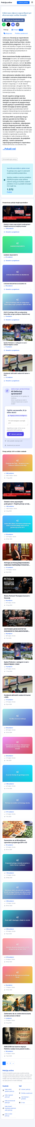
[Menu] (32, 2)
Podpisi (17, 30)
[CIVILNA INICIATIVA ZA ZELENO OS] (17, 278)
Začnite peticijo (23, 2)
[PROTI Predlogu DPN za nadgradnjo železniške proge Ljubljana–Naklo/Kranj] (17, 308)
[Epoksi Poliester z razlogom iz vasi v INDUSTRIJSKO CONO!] (17, 338)
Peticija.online (6, 2)
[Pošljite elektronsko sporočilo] (13, 24)
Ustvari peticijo (16, 434)
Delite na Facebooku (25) (15, 20)
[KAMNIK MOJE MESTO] (17, 249)
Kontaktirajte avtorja (10, 159)
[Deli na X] (8, 24)
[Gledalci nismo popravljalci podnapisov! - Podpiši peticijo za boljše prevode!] (17, 220)
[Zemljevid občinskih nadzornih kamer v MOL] (17, 369)
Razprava (8, 33)
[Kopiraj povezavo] (17, 24)
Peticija (6, 30)
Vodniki (5, 1086)
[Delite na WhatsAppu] (4, 24)
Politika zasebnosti (21, 33)
